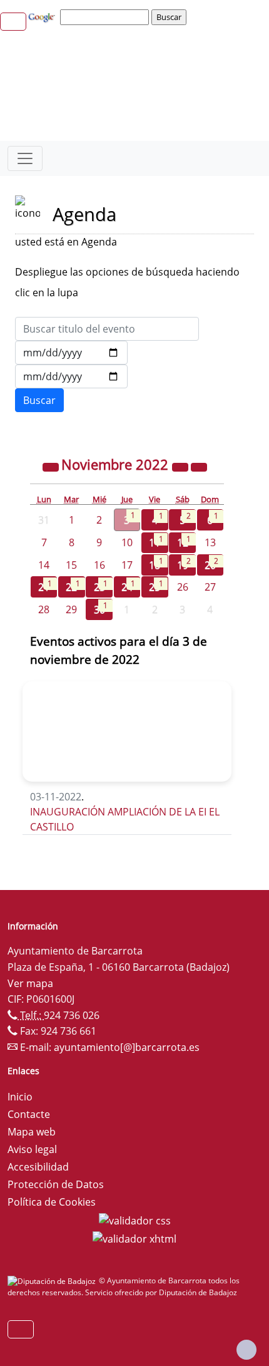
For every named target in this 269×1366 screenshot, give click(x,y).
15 (71, 565)
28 (43, 609)
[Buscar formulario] (39, 400)
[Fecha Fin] (71, 376)
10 (127, 542)
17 (127, 565)
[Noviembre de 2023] (181, 466)
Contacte (29, 1114)
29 (71, 609)
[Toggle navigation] (25, 158)
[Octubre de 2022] (52, 466)
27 (210, 587)
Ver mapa (30, 983)
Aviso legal (32, 1149)
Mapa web (32, 1132)
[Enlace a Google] (43, 16)
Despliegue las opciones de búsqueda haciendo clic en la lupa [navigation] (127, 282)
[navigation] (106, 17)
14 (43, 565)
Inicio (20, 1097)
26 (182, 587)
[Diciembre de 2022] (199, 466)
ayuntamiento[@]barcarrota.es (127, 1047)
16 (99, 565)
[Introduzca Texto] (107, 329)
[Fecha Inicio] (71, 353)
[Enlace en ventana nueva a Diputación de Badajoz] (53, 1280)
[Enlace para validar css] (135, 1219)
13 (210, 542)
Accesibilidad (38, 1167)
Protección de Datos (56, 1184)
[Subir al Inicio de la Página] (246, 1350)
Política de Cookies (52, 1202)
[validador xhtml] (134, 1238)
